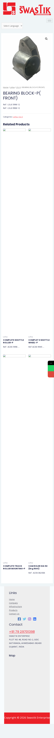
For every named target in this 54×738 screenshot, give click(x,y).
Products (13, 610)
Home (5, 87)
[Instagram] (29, 619)
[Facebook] (19, 619)
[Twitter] (24, 619)
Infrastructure (15, 606)
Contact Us (14, 613)
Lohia (12, 87)
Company (13, 603)
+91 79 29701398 (22, 631)
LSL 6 (18, 87)
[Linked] (34, 619)
